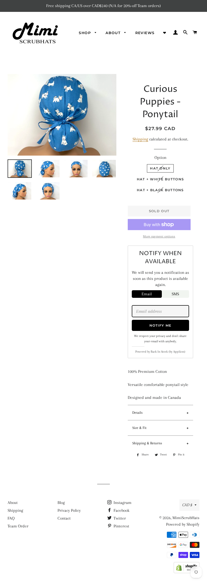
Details (137, 412)
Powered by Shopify (182, 524)
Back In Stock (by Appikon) (168, 351)
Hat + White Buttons (160, 179)
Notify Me (160, 325)
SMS (175, 294)
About (13, 502)
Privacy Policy (69, 510)
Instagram (122, 502)
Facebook (121, 510)
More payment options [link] (159, 236)
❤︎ (164, 33)
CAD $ (187, 504)
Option (160, 157)
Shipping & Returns (147, 443)
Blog (61, 502)
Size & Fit (139, 428)
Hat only (160, 168)
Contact (64, 518)
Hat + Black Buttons (160, 190)
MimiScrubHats (185, 517)
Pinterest (121, 526)
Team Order (18, 526)
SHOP (85, 33)
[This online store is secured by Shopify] (186, 571)
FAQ (11, 518)
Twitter (119, 518)
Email (147, 294)
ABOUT (114, 33)
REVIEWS (145, 33)
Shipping (140, 139)
